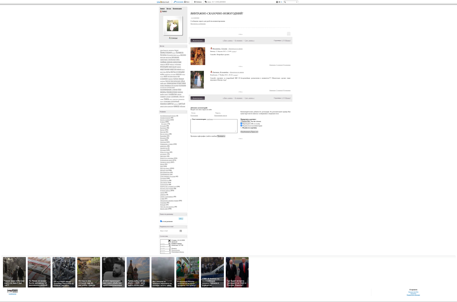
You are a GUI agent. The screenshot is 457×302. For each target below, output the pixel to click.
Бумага (162, 122)
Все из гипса (164, 134)
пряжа (180, 92)
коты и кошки (178, 72)
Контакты (413, 293)
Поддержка (277, 2)
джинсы (172, 64)
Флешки (163, 205)
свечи (179, 94)
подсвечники (171, 87)
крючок (179, 74)
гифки (163, 62)
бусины (163, 55)
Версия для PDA (413, 292)
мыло (175, 76)
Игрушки (163, 150)
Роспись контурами (166, 188)
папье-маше (178, 79)
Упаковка (163, 203)
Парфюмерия (164, 174)
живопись (163, 146)
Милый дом (164, 170)
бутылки (170, 55)
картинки (165, 69)
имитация (172, 67)
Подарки (163, 178)
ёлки (161, 50)
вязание (175, 57)
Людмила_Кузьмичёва (220, 72)
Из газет (164, 124)
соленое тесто (177, 96)
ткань (166, 99)
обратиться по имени (235, 49)
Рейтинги (199, 2)
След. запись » (249, 40)
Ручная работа (165, 190)
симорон (163, 194)
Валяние (163, 128)
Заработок (163, 148)
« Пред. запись (228, 40)
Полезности (164, 180)
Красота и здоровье (167, 158)
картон (173, 69)
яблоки (182, 106)
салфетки (172, 94)
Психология (164, 184)
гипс (178, 59)
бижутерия (166, 52)
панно (170, 79)
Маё (161, 166)
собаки (168, 96)
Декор (162, 140)
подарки (182, 85)
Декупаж (163, 142)
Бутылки (163, 126)
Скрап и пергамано (166, 196)
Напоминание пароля (220, 115)
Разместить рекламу (413, 295)
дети (167, 64)
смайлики (210, 119)
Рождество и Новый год (168, 186)
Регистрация (179, 2)
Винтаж (162, 132)
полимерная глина (168, 89)
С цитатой (279, 65)
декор (170, 62)
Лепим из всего (165, 162)
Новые (288, 40)
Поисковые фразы (177, 252)
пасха (167, 81)
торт (170, 99)
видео (183, 55)
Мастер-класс (164, 168)
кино (179, 69)
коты (168, 72)
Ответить (272, 65)
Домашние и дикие (166, 144)
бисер (174, 52)
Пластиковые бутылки (167, 176)
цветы (170, 103)
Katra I (161, 11)
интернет (163, 154)
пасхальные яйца (177, 81)
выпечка (168, 57)
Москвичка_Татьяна (220, 49)
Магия (162, 164)
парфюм (162, 81)
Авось (209, 2)
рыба (162, 94)
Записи (162, 8)
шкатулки (163, 106)
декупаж (177, 62)
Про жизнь (163, 182)
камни (179, 67)
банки (176, 50)
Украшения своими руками (169, 201)
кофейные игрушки (170, 74)
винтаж (162, 57)
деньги (162, 64)
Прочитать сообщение (198, 24)
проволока (171, 92)
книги (183, 69)
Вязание (163, 138)
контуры (163, 72)
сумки (161, 99)
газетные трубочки (168, 59)
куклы (183, 74)
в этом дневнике (167, 221)
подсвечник (163, 87)
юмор (176, 106)
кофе (162, 74)
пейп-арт (163, 83)
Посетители (175, 250)
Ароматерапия (165, 118)
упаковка (167, 101)
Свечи (162, 192)
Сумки (162, 199)
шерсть (176, 104)
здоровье (178, 64)
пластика (181, 83)
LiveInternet (163, 2)
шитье (182, 103)
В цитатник (287, 65)
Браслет (165, 50)
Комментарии (177, 8)
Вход (187, 2)
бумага (179, 52)
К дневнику (239, 40)
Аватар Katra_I (173, 25)
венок (178, 55)
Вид (280, 2)
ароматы (171, 50)
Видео (162, 130)
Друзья (168, 8)
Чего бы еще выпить (167, 207)
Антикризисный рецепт (168, 116)
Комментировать (197, 40)
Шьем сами (164, 209)
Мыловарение (165, 172)
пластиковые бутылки (169, 85)
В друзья (174, 38)
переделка (171, 83)
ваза (174, 55)
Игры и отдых (164, 152)
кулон (161, 76)
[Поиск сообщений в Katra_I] (181, 218)
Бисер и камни (165, 120)
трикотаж (175, 99)
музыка (170, 76)
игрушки (164, 66)
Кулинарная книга (166, 160)
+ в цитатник (195, 18)
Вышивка (163, 136)
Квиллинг (163, 156)
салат (166, 94)
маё (165, 76)
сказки (163, 96)
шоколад (170, 106)
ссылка (234, 51)
